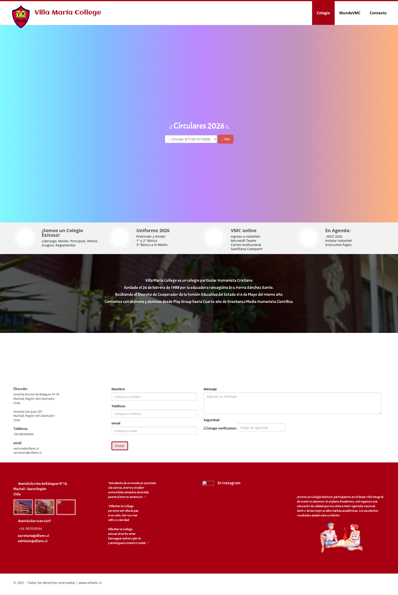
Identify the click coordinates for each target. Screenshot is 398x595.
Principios (77, 241)
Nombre (118, 389)
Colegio (323, 12)
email (115, 423)
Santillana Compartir (247, 249)
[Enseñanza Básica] (44, 507)
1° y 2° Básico (146, 240)
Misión (63, 241)
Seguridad (211, 420)
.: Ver (225, 139)
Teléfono (118, 406)
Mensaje (210, 389)
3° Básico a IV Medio (151, 245)
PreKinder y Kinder (151, 236)
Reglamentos (66, 245)
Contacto (378, 12)
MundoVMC (349, 12)
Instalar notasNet (338, 240)
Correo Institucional (246, 245)
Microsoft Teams (243, 240)
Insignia (48, 245)
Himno (92, 241)
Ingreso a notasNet (245, 236)
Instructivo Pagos (338, 245)
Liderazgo (49, 241)
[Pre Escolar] (66, 507)
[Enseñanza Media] (23, 507)
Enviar (120, 446)
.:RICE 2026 (333, 236)
